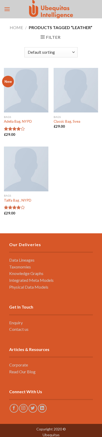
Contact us (19, 329)
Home (16, 27)
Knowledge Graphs (26, 273)
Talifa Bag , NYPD (17, 200)
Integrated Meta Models (31, 280)
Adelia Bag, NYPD (18, 121)
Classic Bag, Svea (67, 121)
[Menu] (7, 9)
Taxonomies (20, 266)
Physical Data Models (28, 286)
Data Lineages (22, 259)
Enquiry (16, 322)
